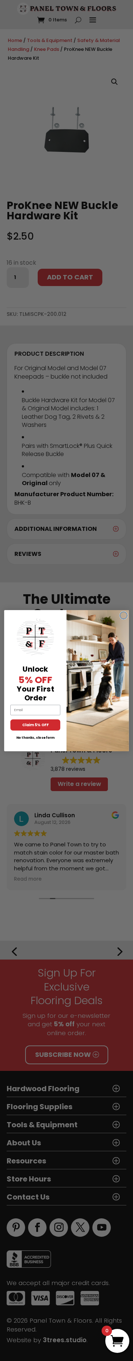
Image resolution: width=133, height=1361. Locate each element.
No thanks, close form (35, 737)
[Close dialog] (123, 615)
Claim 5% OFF (35, 724)
